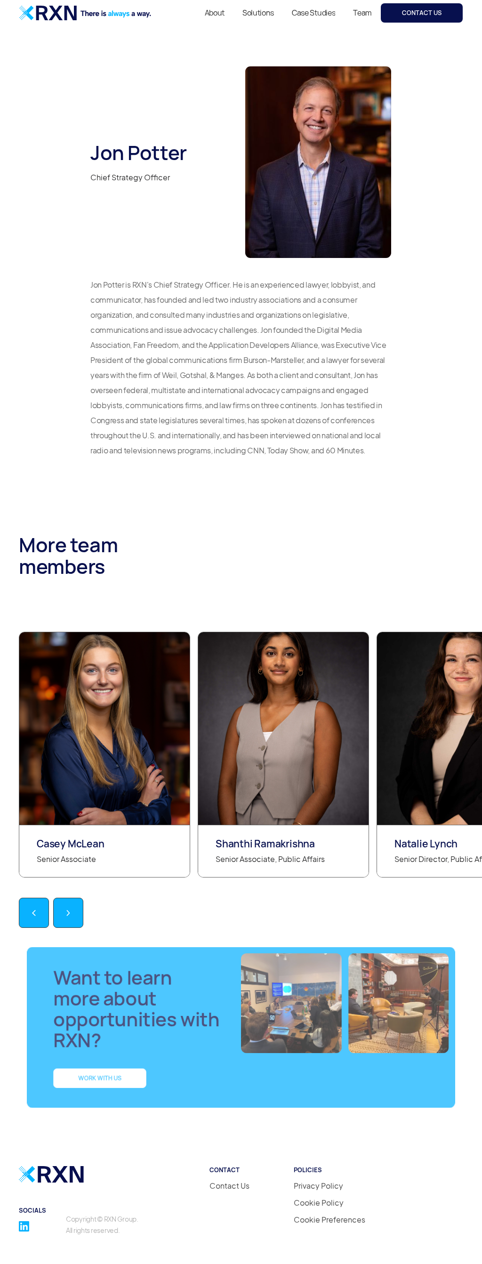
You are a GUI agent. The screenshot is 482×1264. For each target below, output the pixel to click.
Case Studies (313, 13)
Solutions (258, 13)
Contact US (422, 12)
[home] (85, 13)
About (215, 13)
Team (362, 13)
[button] (34, 913)
